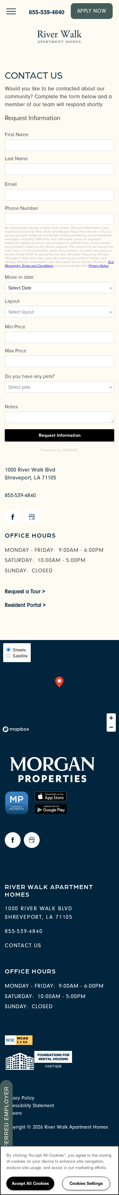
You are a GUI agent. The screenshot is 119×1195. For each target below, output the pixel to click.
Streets (19, 650)
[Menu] (11, 11)
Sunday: (16, 570)
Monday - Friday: (30, 550)
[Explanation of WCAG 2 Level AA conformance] (19, 1039)
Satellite (20, 656)
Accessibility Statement (29, 1105)
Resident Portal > (25, 605)
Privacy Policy (19, 1098)
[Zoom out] (111, 727)
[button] (92, 11)
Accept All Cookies (30, 1183)
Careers (13, 1113)
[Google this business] (32, 517)
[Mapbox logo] (16, 729)
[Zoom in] (111, 717)
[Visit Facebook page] (13, 517)
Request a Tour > (25, 591)
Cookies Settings (86, 1183)
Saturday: (19, 560)
